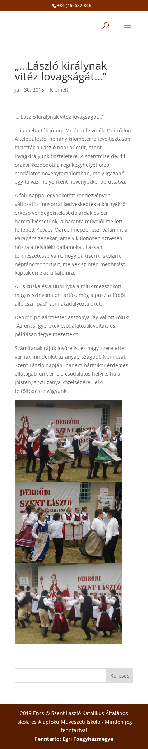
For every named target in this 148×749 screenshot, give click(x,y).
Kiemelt (59, 89)
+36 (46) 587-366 (74, 6)
